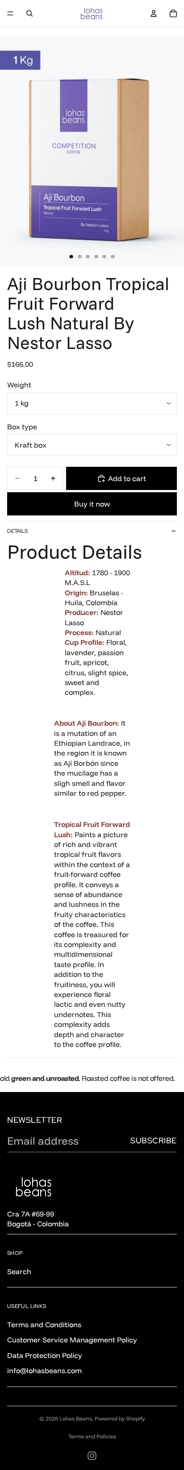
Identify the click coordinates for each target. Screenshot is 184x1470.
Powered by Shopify (120, 1418)
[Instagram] (92, 1455)
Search (19, 1271)
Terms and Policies (92, 1436)
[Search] (29, 13)
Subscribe (153, 1140)
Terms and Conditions (44, 1324)
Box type (22, 426)
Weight (19, 384)
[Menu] (10, 13)
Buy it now (92, 503)
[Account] (153, 13)
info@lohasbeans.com (44, 1370)
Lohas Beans (75, 1418)
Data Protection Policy (44, 1355)
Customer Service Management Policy (72, 1339)
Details (17, 531)
